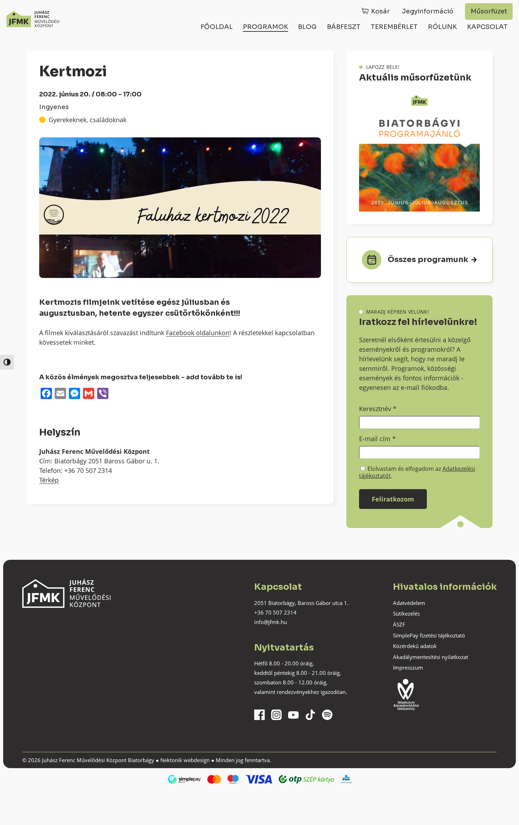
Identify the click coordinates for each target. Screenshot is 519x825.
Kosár (380, 11)
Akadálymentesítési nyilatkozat (430, 656)
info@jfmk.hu (270, 621)
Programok (265, 27)
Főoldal (217, 27)
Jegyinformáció (427, 11)
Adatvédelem (409, 602)
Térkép (49, 480)
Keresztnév (377, 408)
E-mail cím (377, 438)
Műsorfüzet (489, 11)
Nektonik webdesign (185, 760)
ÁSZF (399, 624)
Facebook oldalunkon (197, 332)
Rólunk (442, 27)
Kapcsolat (487, 27)
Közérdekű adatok (415, 645)
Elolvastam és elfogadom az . (417, 472)
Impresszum (408, 667)
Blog (307, 27)
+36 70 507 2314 (275, 612)
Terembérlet (394, 27)
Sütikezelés (406, 613)
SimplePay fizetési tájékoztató (429, 635)
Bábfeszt (343, 27)
